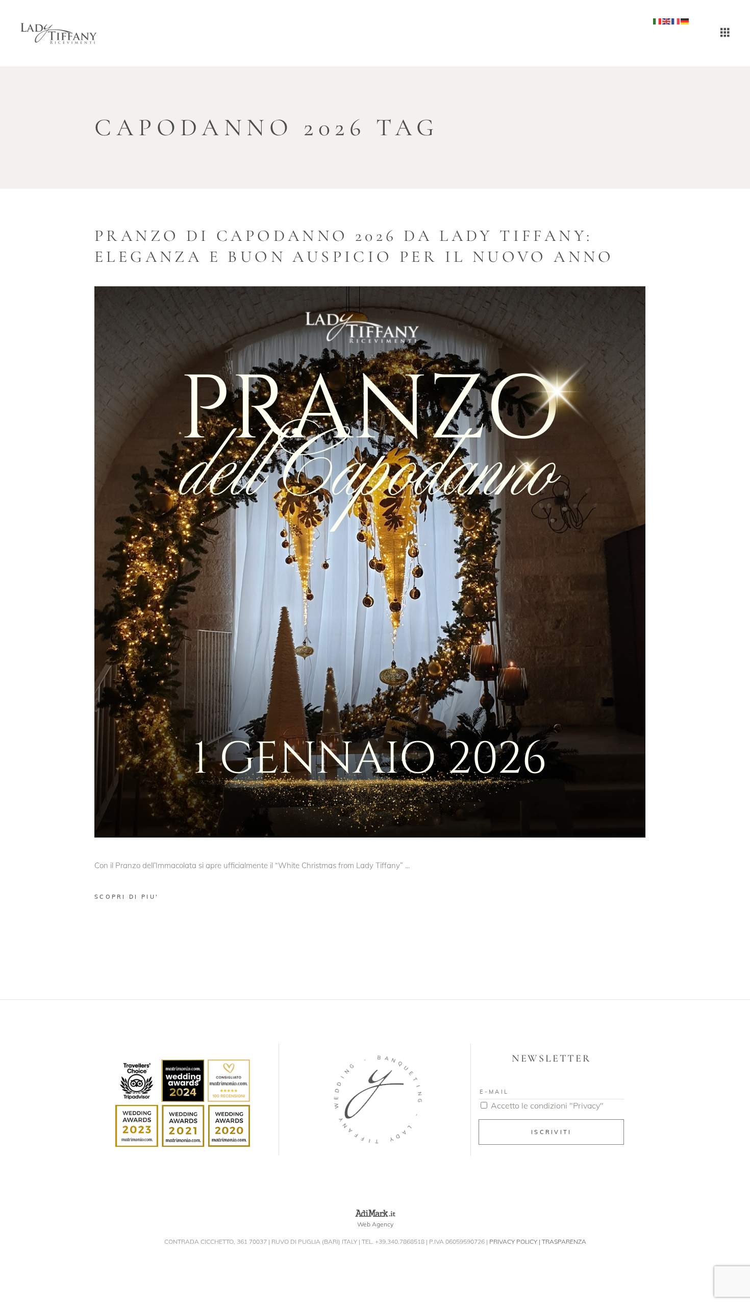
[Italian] (657, 21)
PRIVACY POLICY (513, 1241)
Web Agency (375, 1224)
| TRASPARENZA (562, 1241)
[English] (666, 21)
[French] (676, 21)
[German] (685, 21)
